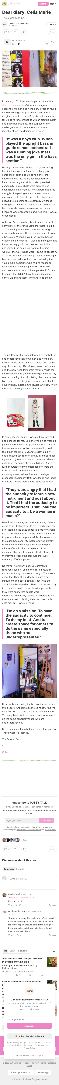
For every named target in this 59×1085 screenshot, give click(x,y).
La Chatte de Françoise (19, 23)
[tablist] (14, 869)
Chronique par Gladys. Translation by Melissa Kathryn (19, 966)
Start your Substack (22, 1072)
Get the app (43, 1072)
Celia (5, 752)
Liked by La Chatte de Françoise (22, 897)
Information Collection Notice (35, 1045)
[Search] (54, 951)
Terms (43, 1063)
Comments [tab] (9, 869)
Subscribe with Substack (31, 1036)
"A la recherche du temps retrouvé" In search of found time (22, 960)
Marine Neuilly (15, 894)
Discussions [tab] (23, 951)
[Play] (7, 42)
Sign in (53, 4)
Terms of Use (42, 1042)
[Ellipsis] (55, 894)
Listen (53, 24)
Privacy (35, 1063)
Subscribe (43, 4)
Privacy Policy (29, 1048)
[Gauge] (52, 42)
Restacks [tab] (20, 869)
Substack (16, 1079)
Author (11, 914)
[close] (51, 987)
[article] (29, 966)
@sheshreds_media (13, 105)
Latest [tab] (12, 951)
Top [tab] (5, 951)
